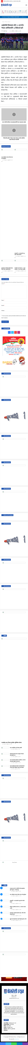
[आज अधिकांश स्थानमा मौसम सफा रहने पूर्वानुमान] (7, 152)
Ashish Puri (17, 1039)
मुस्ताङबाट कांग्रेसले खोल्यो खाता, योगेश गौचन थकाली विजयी (13, 1)
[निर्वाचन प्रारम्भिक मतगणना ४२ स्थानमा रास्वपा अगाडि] (5, 908)
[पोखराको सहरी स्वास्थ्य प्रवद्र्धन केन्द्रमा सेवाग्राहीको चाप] (5, 755)
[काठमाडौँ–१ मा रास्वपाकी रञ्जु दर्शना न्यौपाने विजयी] (21, 200)
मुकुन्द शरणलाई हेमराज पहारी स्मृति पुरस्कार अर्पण (18, 918)
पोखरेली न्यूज (5, 31)
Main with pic (7, 21)
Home (3, 21)
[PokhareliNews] (6, 5)
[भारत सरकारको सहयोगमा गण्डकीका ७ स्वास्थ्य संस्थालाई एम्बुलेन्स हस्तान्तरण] (5, 761)
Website (2, 310)
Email (2, 305)
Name (2, 300)
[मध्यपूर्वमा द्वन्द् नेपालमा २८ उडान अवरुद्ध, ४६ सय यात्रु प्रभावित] (21, 263)
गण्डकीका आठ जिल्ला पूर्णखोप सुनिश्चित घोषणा (11, 742)
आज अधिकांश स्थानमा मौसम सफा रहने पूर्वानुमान (18, 894)
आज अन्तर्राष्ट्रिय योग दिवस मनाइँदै (16, 747)
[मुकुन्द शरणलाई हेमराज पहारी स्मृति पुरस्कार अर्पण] (5, 920)
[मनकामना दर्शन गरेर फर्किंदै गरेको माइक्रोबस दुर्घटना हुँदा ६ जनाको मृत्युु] (5, 890)
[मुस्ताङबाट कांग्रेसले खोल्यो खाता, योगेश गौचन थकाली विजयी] (7, 263)
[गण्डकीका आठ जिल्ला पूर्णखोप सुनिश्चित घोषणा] (14, 689)
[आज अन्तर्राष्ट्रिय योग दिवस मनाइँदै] (5, 749)
